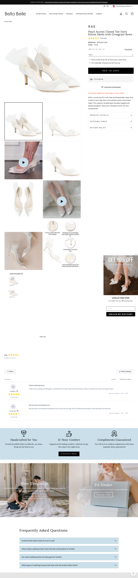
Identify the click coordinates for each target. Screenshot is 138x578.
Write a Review (127, 372)
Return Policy (98, 128)
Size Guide (128, 49)
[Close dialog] (136, 255)
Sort (114, 379)
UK (96, 49)
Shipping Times (98, 121)
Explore (99, 14)
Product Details (99, 115)
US (90, 49)
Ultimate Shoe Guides (84, 14)
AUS (100, 49)
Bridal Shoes (41, 14)
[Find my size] (103, 490)
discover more (69, 454)
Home (6, 21)
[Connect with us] (34, 490)
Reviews (69, 14)
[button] (97, 38)
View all (43, 337)
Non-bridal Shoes (56, 14)
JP (103, 49)
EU (93, 49)
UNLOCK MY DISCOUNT (121, 314)
